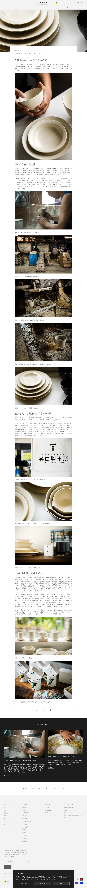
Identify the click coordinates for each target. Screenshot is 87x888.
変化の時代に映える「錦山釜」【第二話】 (63, 757)
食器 (5, 804)
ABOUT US (60, 7)
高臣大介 (24, 807)
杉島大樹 (24, 804)
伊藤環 (24, 832)
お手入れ (6, 813)
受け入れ (42, 883)
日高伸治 (24, 824)
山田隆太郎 (25, 813)
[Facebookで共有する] (22, 710)
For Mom (47, 804)
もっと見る (7, 775)
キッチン (6, 807)
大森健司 (24, 835)
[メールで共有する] (65, 710)
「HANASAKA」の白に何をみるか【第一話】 (21, 760)
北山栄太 (24, 815)
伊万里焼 (6, 821)
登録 (8, 866)
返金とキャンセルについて (71, 813)
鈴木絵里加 (25, 827)
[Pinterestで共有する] (51, 710)
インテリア (7, 810)
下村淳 (24, 830)
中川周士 (24, 818)
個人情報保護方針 (68, 807)
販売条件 (66, 810)
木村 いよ (25, 841)
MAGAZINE (51, 7)
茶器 (5, 818)
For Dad (47, 807)
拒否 (61, 883)
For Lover (48, 813)
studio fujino (26, 821)
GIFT (44, 7)
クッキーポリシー (68, 804)
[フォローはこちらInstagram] (5, 873)
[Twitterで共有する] (36, 710)
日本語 (67, 3)
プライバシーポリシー (57, 879)
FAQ (66, 7)
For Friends (48, 810)
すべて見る (7, 824)
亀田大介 (24, 810)
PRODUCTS (23, 7)
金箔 (5, 815)
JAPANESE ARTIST (34, 7)
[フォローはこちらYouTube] (9, 873)
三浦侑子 (24, 838)
